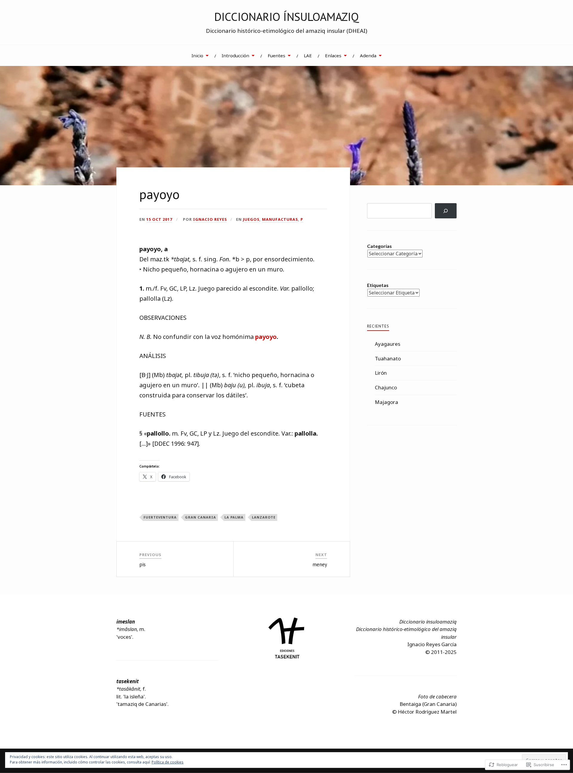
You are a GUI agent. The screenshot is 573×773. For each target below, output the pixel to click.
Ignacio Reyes (210, 219)
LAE (308, 55)
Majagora (386, 402)
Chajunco (386, 387)
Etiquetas (378, 285)
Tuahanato (388, 358)
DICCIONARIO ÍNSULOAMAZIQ (286, 16)
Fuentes (276, 55)
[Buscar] (446, 210)
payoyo (266, 337)
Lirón (381, 372)
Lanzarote (263, 517)
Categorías (379, 246)
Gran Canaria (200, 517)
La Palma (234, 517)
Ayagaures (387, 343)
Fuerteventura (160, 517)
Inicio (197, 55)
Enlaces (333, 55)
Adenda (368, 55)
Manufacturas (280, 219)
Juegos (251, 219)
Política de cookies (168, 762)
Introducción (235, 55)
